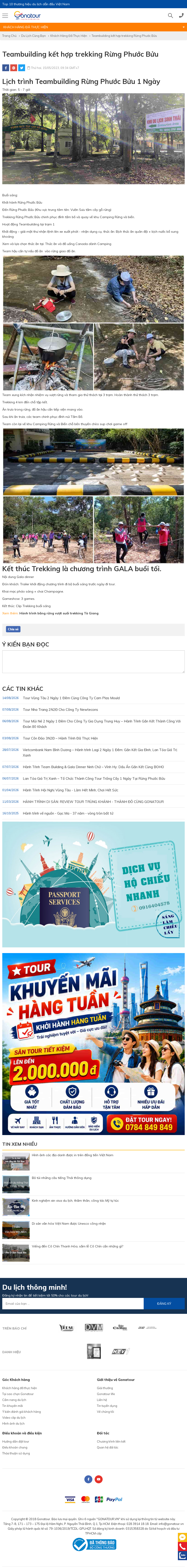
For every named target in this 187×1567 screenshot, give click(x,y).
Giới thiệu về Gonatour (116, 1380)
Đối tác (103, 1433)
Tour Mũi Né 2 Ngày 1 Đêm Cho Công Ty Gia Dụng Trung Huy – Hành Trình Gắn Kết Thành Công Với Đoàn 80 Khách (91, 724)
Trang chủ (9, 36)
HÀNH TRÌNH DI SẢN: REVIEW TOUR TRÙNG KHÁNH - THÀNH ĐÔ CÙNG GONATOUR (83, 802)
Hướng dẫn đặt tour (15, 1441)
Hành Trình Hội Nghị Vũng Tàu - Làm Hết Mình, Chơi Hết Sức (60, 790)
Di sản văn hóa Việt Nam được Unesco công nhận (69, 1223)
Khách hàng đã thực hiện (68, 36)
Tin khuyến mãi (12, 1406)
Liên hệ (102, 1400)
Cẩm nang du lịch (14, 1400)
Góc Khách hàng (16, 1380)
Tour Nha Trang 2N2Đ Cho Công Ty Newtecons (50, 709)
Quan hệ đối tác (107, 1447)
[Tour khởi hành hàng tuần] (93, 1044)
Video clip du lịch (14, 1417)
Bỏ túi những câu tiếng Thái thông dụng (61, 1178)
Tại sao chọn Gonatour (18, 1394)
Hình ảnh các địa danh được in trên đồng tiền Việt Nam (72, 1155)
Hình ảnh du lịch (13, 1423)
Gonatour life (106, 1394)
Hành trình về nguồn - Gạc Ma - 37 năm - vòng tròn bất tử (57, 813)
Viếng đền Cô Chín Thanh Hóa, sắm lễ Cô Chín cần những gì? (77, 1246)
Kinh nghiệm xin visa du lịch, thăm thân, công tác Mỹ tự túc (75, 1201)
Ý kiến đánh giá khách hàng (21, 1411)
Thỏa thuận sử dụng (16, 1453)
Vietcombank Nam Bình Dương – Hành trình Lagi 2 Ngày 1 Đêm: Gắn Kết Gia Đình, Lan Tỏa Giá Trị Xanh (89, 752)
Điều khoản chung (14, 1447)
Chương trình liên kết (111, 1441)
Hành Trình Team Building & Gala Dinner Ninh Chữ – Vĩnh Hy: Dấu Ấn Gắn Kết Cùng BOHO (83, 767)
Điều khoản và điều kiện (22, 1433)
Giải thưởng (105, 1388)
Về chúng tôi (105, 1411)
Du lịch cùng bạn (33, 36)
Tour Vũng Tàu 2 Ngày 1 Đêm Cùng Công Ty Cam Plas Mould (61, 698)
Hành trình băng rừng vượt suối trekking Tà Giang (59, 613)
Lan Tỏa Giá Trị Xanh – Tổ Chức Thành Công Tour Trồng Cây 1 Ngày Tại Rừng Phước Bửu (83, 778)
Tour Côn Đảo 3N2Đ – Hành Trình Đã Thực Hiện (50, 738)
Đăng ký (164, 1304)
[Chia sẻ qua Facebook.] (13, 629)
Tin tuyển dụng (107, 1406)
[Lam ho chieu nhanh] (93, 884)
